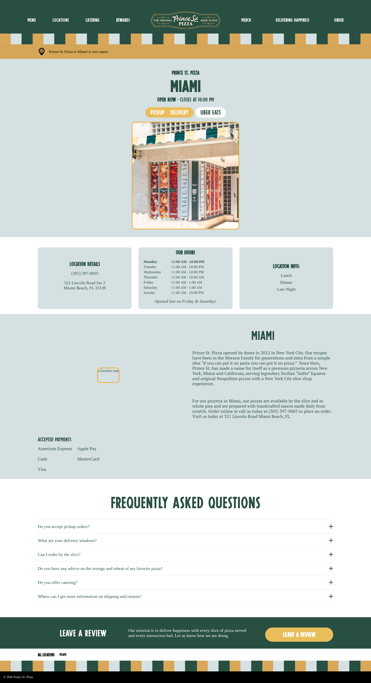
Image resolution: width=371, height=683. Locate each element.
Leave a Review (299, 634)
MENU (31, 20)
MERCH (246, 20)
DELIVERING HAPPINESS (292, 20)
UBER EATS (211, 112)
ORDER (339, 20)
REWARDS (123, 20)
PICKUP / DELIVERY (170, 112)
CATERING (92, 20)
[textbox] (78, 51)
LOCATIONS (61, 20)
